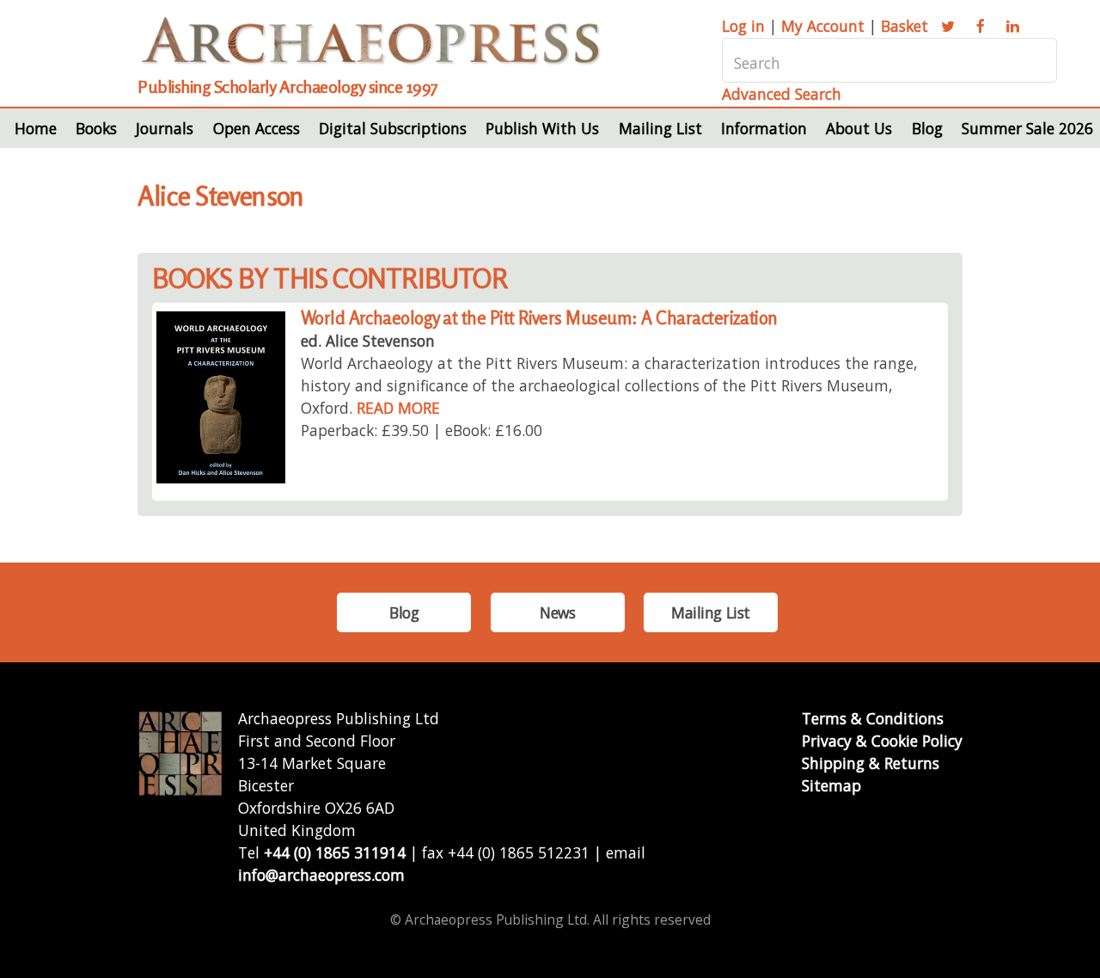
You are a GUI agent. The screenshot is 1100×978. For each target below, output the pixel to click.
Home (36, 128)
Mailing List (660, 128)
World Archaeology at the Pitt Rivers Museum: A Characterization (539, 318)
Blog (927, 128)
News (557, 612)
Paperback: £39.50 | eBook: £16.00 (421, 430)
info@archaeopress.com (321, 874)
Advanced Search (781, 93)
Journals (164, 128)
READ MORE (398, 407)
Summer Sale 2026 (1027, 128)
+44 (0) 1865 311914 (335, 852)
